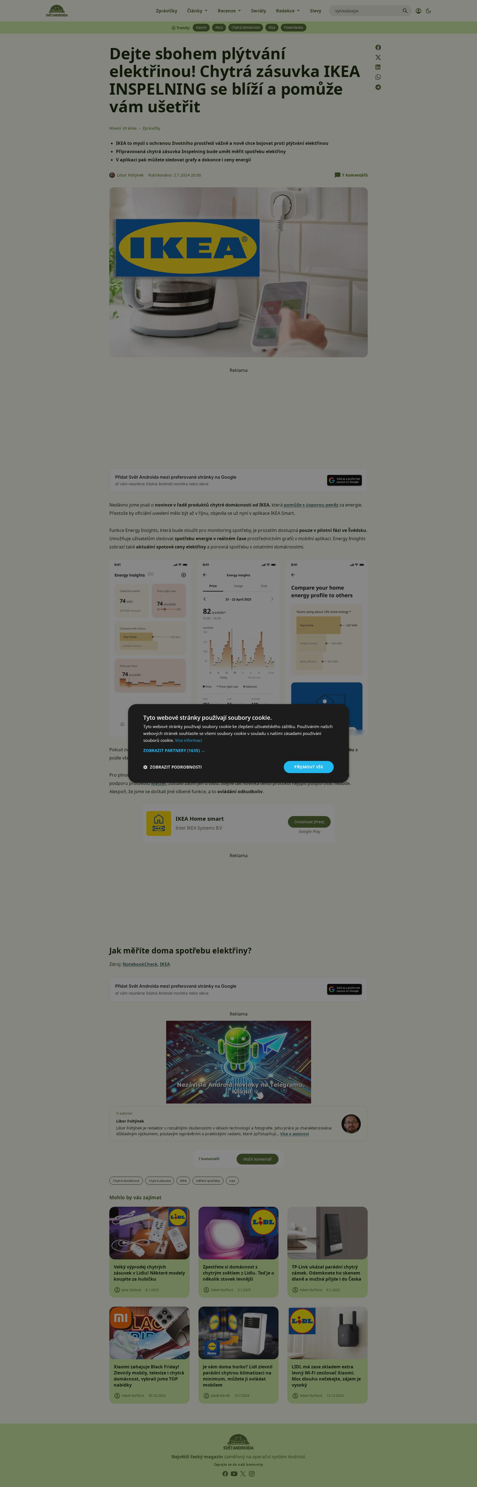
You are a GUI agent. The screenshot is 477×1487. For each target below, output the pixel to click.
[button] (238, 750)
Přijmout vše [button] (308, 766)
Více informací (188, 740)
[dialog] (238, 743)
